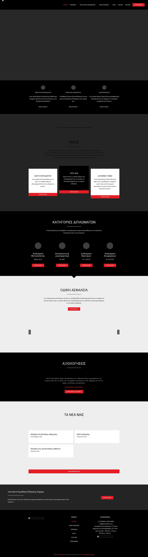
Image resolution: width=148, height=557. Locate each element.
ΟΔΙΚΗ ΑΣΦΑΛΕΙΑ (74, 525)
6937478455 (110, 521)
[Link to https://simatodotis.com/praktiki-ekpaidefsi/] (73, 87)
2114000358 (102, 521)
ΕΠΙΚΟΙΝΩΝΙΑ (74, 541)
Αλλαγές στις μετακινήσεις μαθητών (45, 449)
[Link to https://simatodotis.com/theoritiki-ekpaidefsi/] (43, 87)
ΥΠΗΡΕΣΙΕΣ (74, 529)
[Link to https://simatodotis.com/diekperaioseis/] (104, 87)
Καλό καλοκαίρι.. (83, 434)
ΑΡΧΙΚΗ (74, 521)
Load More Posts (74, 471)
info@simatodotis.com (106, 524)
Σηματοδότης (62, 554)
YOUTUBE (74, 537)
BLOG (74, 533)
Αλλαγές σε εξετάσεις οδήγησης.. (44, 434)
